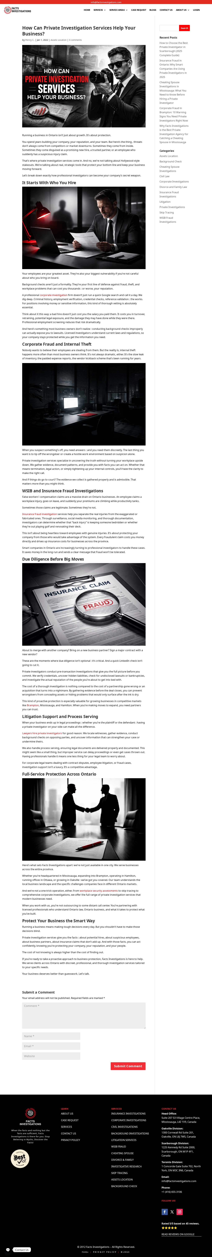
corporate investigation (53, 295)
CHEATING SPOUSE (122, 1153)
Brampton (33, 705)
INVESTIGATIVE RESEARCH (126, 1166)
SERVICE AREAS (117, 9)
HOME (87, 9)
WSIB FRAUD (118, 1146)
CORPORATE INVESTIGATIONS (128, 1120)
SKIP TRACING (119, 1173)
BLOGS (152, 9)
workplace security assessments (99, 890)
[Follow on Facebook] (165, 1212)
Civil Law (164, 176)
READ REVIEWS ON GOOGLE (178, 1234)
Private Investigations (172, 207)
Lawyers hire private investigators (42, 733)
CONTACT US (166, 9)
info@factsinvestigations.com (106, 2)
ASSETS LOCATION (122, 1179)
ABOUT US (181, 9)
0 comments (75, 39)
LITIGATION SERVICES (123, 1140)
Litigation (165, 201)
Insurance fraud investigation (39, 514)
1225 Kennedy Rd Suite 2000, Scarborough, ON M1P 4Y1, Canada (178, 1151)
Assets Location (59, 39)
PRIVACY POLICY (70, 1140)
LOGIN (196, 9)
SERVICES (98, 9)
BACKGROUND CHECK (124, 1186)
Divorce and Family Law (173, 187)
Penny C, (29, 39)
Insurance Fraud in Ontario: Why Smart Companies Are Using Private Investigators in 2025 (173, 69)
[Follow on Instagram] (179, 1212)
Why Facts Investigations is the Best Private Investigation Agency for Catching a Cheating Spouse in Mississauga (174, 134)
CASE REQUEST (138, 9)
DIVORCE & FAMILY (122, 1159)
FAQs (85, 1252)
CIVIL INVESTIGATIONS (124, 1127)
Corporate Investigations (174, 181)
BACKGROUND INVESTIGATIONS (130, 1133)
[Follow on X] (172, 1212)
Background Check (171, 161)
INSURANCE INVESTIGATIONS (128, 1113)
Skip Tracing (167, 212)
